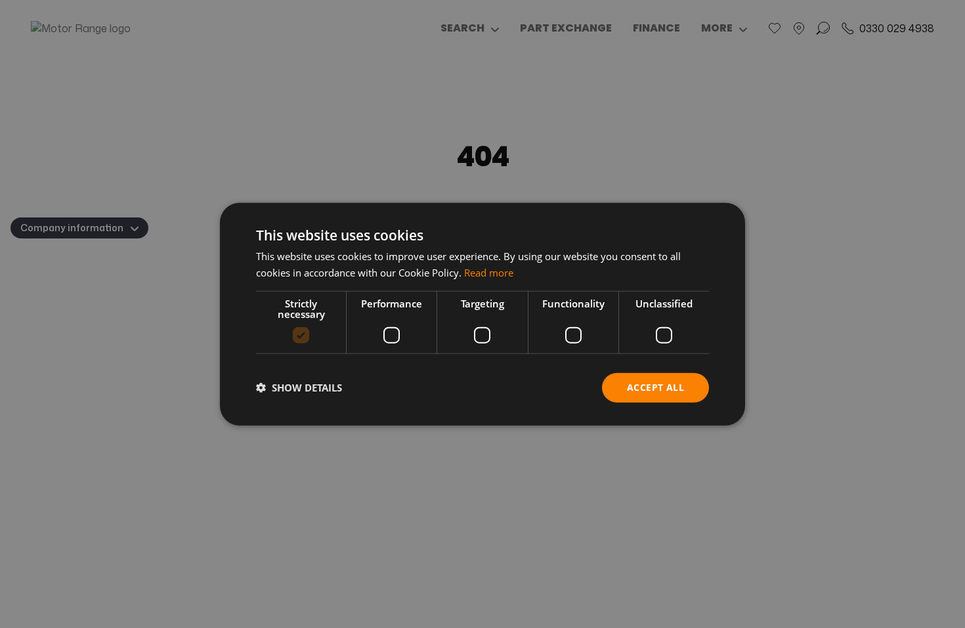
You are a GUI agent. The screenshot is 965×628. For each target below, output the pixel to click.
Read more (488, 272)
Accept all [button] (655, 387)
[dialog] (482, 314)
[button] (299, 387)
